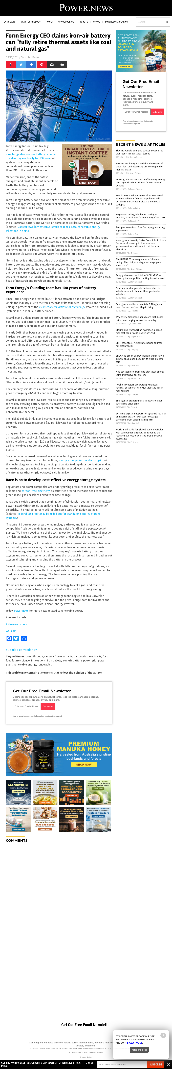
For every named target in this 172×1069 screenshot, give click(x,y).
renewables (44, 664)
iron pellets (54, 660)
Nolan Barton (32, 57)
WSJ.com (11, 631)
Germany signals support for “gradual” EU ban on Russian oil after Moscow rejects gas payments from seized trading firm (141, 416)
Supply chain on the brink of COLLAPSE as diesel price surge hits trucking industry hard (140, 277)
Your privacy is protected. (23, 716)
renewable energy (25, 664)
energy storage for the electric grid (80, 460)
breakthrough (34, 656)
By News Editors (134, 173)
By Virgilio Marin (135, 337)
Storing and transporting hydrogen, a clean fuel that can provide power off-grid (139, 332)
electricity (95, 656)
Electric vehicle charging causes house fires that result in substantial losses (139, 152)
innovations (38, 660)
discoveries (81, 656)
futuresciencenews (116, 22)
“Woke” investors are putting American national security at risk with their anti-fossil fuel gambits (139, 387)
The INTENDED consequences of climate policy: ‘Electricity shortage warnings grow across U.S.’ (138, 262)
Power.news (21, 610)
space (96, 22)
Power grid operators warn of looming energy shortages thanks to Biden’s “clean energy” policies (140, 182)
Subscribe (155, 1064)
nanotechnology (30, 22)
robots (84, 22)
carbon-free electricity (36, 491)
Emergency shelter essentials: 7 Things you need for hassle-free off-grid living (139, 306)
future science (21, 660)
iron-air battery (72, 660)
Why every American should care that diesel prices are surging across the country (139, 319)
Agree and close (139, 1049)
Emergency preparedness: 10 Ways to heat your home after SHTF (139, 402)
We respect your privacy (69, 1048)
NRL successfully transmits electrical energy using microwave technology (140, 373)
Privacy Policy (86, 1057)
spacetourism (66, 22)
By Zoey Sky (133, 234)
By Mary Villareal (135, 282)
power (49, 22)
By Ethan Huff (133, 221)
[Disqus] (59, 887)
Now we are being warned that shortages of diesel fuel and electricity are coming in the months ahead (139, 166)
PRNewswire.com (16, 624)
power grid (90, 660)
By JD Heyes (133, 253)
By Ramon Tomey (134, 157)
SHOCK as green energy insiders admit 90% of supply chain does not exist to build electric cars (140, 358)
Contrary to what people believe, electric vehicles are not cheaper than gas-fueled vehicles (138, 291)
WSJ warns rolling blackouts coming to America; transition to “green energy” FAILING (140, 216)
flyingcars (9, 22)
